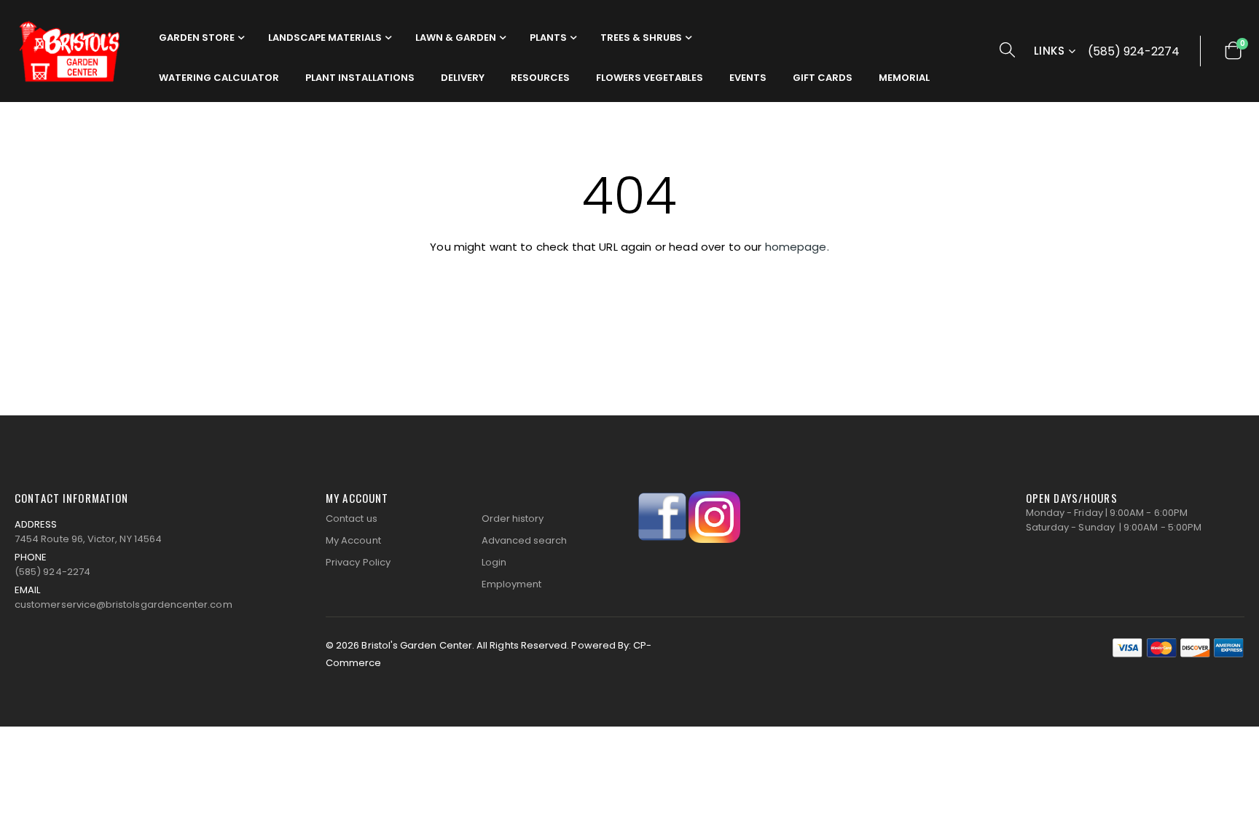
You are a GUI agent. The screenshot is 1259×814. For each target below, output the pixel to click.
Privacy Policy (358, 562)
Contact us (351, 518)
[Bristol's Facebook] (663, 516)
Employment (512, 584)
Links (1049, 50)
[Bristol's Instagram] (714, 516)
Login (494, 562)
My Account (353, 540)
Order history (513, 518)
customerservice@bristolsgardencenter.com (123, 604)
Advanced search (525, 540)
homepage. (797, 246)
